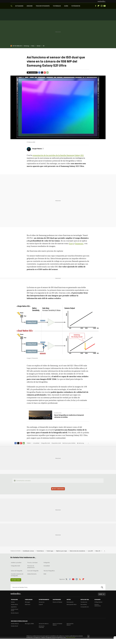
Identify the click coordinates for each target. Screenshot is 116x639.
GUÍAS (66, 6)
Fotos (32, 46)
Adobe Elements (32, 574)
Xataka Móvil (14, 604)
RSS (80, 579)
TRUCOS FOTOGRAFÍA (43, 6)
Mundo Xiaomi (15, 613)
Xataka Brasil (14, 626)
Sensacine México (44, 623)
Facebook (96, 6)
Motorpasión (70, 602)
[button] (38, 149)
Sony (71, 243)
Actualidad (36, 443)
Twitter (42, 73)
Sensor (39, 46)
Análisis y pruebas (16, 562)
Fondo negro (50, 551)
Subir (100, 594)
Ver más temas (15, 580)
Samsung (26, 46)
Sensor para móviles (69, 443)
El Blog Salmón (98, 602)
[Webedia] (102, 1)
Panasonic (79, 243)
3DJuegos (27, 602)
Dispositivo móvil (56, 443)
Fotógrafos (47, 562)
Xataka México (15, 623)
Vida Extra (27, 604)
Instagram (102, 6)
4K (43, 46)
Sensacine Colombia (41, 626)
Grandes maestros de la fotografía (17, 574)
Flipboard (99, 6)
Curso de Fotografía (32, 570)
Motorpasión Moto (72, 604)
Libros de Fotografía (16, 570)
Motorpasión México (70, 624)
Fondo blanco (40, 551)
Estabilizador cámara (28, 551)
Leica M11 (90, 551)
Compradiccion (85, 607)
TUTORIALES (57, 6)
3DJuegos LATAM (29, 623)
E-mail (47, 73)
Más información (70, 637)
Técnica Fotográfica (49, 570)
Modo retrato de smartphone (77, 551)
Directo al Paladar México (57, 624)
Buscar (102, 587)
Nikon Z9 (97, 551)
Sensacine (41, 602)
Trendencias (84, 602)
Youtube (105, 6)
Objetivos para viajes (61, 551)
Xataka (13, 602)
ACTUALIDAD (19, 6)
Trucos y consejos (32, 562)
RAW (45, 574)
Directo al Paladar (57, 602)
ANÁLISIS (29, 6)
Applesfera (14, 607)
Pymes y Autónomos (98, 605)
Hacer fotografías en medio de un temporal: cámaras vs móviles (69, 416)
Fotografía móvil (45, 443)
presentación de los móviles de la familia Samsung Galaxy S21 (58, 155)
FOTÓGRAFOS (75, 6)
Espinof (41, 604)
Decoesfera (84, 604)
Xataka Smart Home (14, 609)
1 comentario (33, 72)
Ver (59, 489)
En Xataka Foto (57, 413)
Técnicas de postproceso (30, 566)
